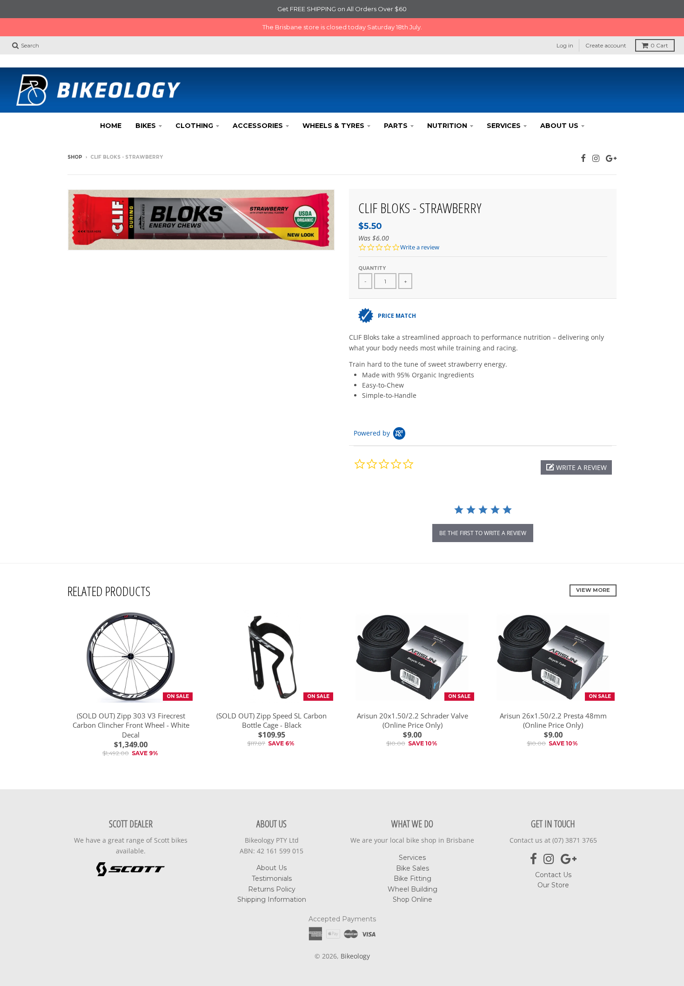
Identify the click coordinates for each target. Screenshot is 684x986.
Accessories (258, 107)
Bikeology (355, 937)
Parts (396, 107)
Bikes (145, 107)
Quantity (372, 250)
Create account (605, 27)
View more (593, 572)
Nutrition (447, 107)
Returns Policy (271, 871)
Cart (659, 27)
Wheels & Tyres (333, 107)
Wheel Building (412, 871)
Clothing (194, 107)
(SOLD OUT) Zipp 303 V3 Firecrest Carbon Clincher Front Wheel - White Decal (131, 707)
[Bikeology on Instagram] (595, 140)
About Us (559, 107)
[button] (576, 449)
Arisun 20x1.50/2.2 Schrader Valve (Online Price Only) (412, 702)
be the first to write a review (482, 515)
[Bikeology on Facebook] (583, 140)
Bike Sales (412, 850)
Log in (565, 27)
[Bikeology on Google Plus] (611, 140)
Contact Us (553, 856)
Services (504, 107)
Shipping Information (271, 881)
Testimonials (272, 860)
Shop (74, 139)
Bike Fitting (412, 860)
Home (110, 107)
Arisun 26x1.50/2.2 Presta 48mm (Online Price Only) (553, 702)
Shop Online (412, 882)
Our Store (553, 867)
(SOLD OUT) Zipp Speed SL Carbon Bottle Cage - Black (271, 702)
